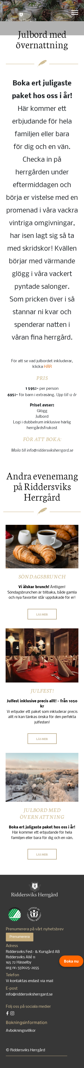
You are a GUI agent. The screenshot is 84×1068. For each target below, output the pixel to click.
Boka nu (71, 961)
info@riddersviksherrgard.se (29, 994)
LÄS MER (42, 614)
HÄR (48, 367)
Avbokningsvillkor (21, 1031)
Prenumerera (20, 937)
